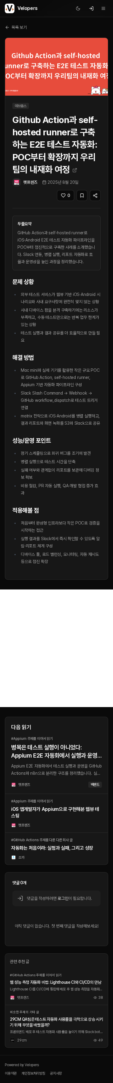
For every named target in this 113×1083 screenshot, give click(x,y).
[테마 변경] (78, 8)
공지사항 (56, 1073)
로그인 (63, 898)
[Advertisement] (56, 648)
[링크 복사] (95, 195)
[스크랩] (82, 195)
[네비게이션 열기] (103, 8)
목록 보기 (19, 27)
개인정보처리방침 (33, 1073)
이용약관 (11, 1073)
